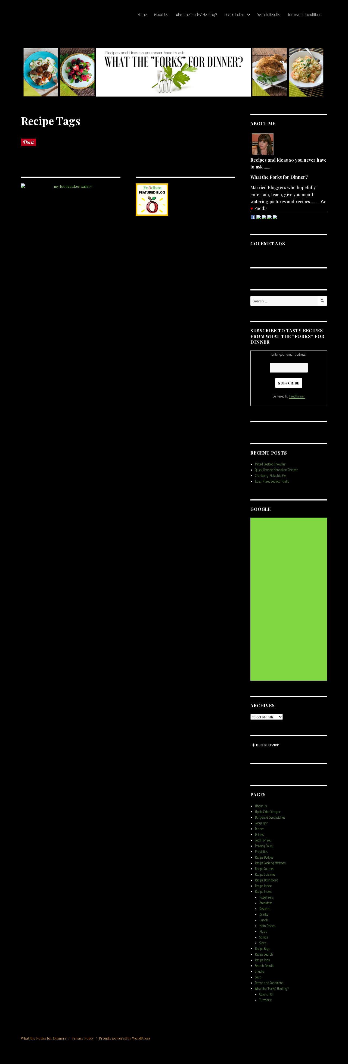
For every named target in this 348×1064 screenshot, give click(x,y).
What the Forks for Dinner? (44, 1038)
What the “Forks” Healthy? (196, 14)
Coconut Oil (266, 994)
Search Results (268, 14)
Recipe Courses (264, 869)
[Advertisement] (289, 599)
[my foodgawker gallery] (70, 186)
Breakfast (265, 903)
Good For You (263, 840)
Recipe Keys (262, 949)
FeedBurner (297, 396)
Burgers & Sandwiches (270, 817)
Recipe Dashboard (266, 880)
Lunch (263, 920)
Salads (263, 937)
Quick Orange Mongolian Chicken (276, 470)
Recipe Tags (262, 960)
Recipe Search (264, 954)
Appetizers (266, 897)
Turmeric (265, 1000)
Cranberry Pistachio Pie (270, 476)
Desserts (264, 909)
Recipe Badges (264, 857)
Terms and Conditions (304, 14)
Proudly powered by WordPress (124, 1038)
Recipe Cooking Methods (270, 863)
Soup (258, 977)
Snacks (259, 971)
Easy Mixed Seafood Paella (272, 481)
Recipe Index (234, 14)
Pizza (263, 932)
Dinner (259, 829)
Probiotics (261, 852)
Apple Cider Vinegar (268, 812)
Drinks (259, 835)
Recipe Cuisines (265, 874)
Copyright (261, 823)
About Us (161, 14)
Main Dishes (267, 926)
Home (142, 14)
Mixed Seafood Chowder (270, 464)
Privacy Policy (264, 846)
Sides (262, 943)
